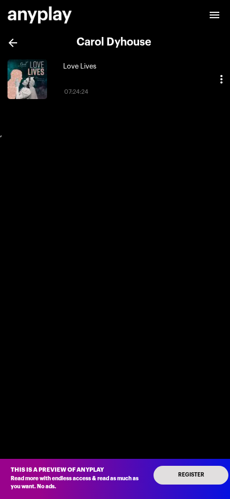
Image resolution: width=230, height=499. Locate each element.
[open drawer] (214, 15)
